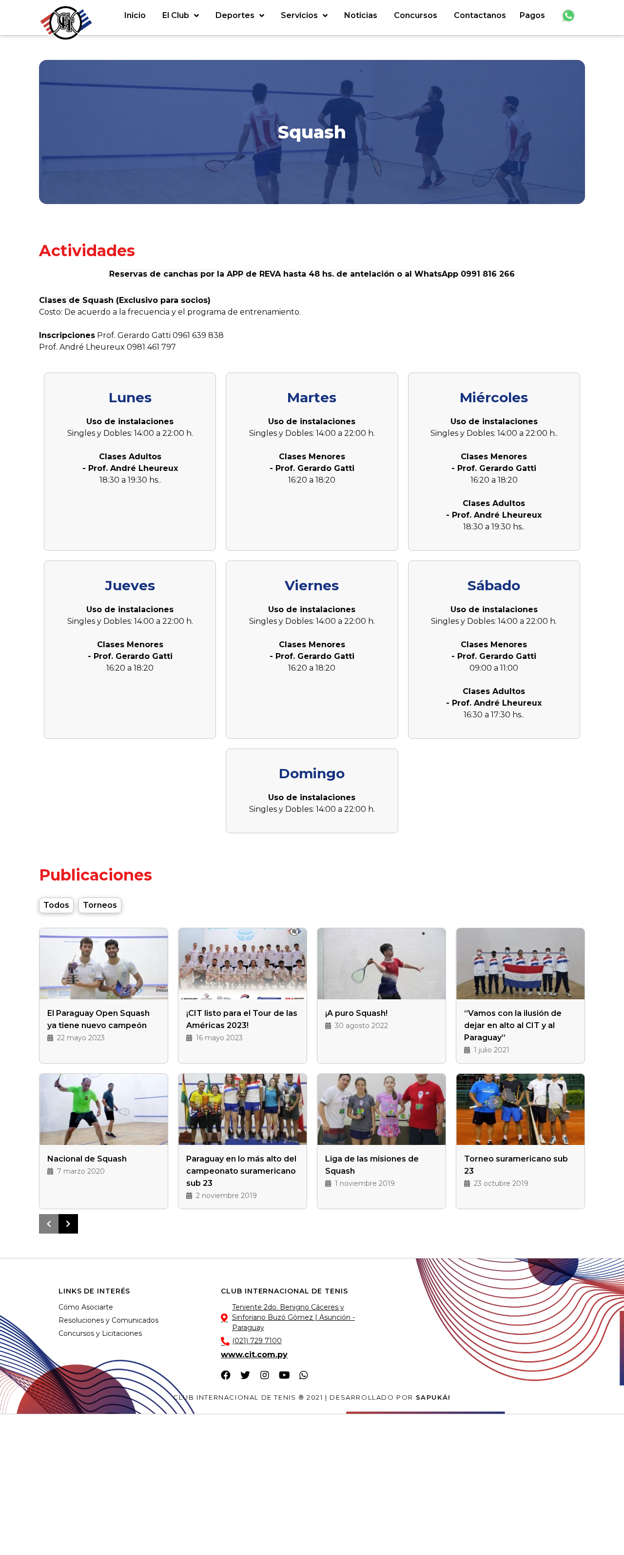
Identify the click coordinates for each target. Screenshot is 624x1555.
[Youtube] (284, 1375)
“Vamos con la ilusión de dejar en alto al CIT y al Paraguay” (513, 1025)
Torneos (100, 905)
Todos (56, 905)
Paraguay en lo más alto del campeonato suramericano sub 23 (241, 1171)
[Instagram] (265, 1375)
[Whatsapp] (304, 1375)
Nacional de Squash (87, 1158)
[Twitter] (245, 1375)
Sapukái (433, 1397)
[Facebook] (226, 1375)
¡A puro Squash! (356, 1013)
